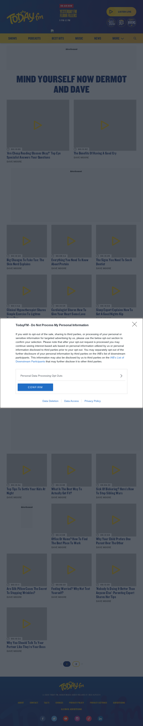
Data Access (71, 400)
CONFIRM (35, 387)
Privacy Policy (93, 400)
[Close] (135, 325)
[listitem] (71, 376)
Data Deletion (50, 400)
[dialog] (71, 363)
